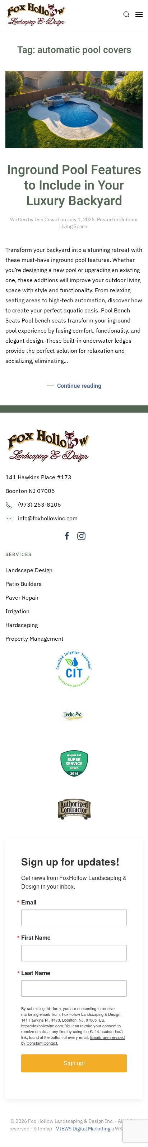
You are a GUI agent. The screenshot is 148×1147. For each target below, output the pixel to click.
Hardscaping (21, 624)
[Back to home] (36, 14)
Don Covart (46, 219)
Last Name (35, 973)
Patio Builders (23, 583)
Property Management (34, 638)
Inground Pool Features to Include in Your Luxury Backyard (74, 185)
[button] (126, 14)
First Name (36, 938)
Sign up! (74, 1063)
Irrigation (17, 611)
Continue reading (79, 386)
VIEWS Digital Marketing (83, 1128)
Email (28, 902)
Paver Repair (22, 597)
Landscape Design (28, 570)
